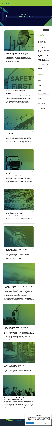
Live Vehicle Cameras (42, 93)
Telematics (40, 98)
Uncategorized (40, 105)
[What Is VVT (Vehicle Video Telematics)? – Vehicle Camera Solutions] (19, 354)
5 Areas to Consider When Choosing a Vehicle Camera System (17, 327)
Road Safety (40, 95)
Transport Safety (41, 100)
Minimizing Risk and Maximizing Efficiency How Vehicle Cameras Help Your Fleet (18, 54)
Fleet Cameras (40, 88)
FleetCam (39, 90)
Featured (39, 85)
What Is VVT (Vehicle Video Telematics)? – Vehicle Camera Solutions (16, 366)
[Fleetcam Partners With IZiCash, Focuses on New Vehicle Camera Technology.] (19, 387)
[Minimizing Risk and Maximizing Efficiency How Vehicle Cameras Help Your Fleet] (19, 43)
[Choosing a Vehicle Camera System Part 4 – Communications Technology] (19, 201)
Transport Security (41, 103)
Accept (30, 423)
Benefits (39, 80)
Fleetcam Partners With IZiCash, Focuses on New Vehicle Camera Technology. (17, 398)
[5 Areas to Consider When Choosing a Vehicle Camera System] (19, 316)
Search (46, 30)
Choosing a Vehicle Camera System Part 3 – (18, 250)
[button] (49, 415)
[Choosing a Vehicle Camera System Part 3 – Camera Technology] (19, 238)
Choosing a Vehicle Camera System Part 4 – (18, 212)
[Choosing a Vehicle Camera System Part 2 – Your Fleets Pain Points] (19, 275)
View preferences (46, 423)
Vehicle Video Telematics (42, 108)
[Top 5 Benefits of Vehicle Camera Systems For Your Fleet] (19, 121)
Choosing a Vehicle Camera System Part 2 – (18, 287)
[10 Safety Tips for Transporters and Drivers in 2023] (19, 161)
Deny (38, 423)
